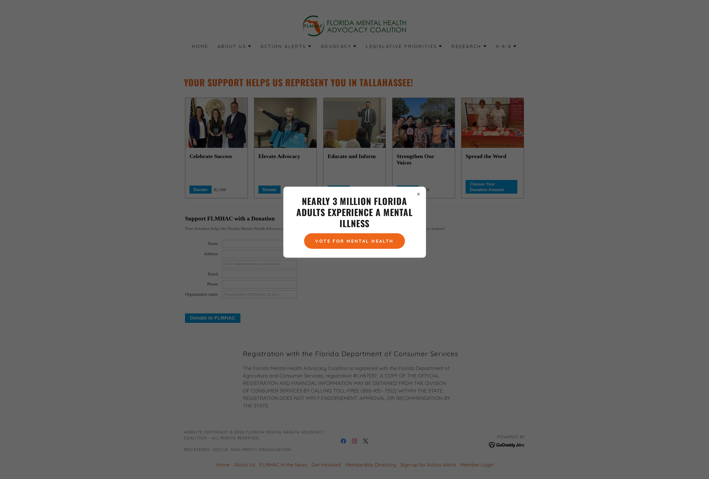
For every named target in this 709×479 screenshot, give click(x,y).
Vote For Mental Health (354, 241)
